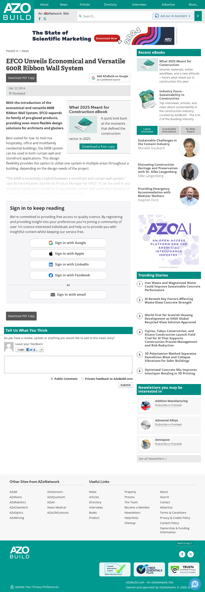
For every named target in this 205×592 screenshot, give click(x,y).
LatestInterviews (147, 130)
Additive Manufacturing (171, 401)
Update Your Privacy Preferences (36, 587)
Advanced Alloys (166, 420)
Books (93, 512)
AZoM (13, 492)
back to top (184, 543)
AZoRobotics (18, 502)
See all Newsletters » (153, 459)
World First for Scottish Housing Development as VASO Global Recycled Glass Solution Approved (170, 318)
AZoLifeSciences (58, 512)
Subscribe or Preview (168, 405)
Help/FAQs (132, 518)
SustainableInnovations (169, 130)
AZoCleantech (19, 507)
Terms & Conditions (173, 512)
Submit (126, 385)
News (25, 51)
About (164, 492)
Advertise (166, 507)
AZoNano (16, 497)
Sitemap (130, 523)
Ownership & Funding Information (174, 530)
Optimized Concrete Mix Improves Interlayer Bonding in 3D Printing (171, 371)
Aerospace (162, 440)
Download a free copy (98, 146)
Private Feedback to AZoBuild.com (109, 379)
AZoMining (17, 518)
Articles (94, 497)
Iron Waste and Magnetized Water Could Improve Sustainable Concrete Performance (172, 286)
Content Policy (169, 523)
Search (164, 497)
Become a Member (137, 507)
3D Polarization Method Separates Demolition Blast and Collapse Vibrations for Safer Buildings (170, 357)
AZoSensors (55, 492)
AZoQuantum (56, 497)
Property (130, 492)
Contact (165, 502)
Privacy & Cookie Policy (175, 518)
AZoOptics (16, 512)
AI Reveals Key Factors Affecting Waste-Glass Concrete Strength (169, 300)
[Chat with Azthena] (195, 584)
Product (94, 518)
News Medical (56, 507)
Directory (95, 502)
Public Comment (65, 379)
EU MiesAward (190, 130)
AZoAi (51, 502)
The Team (131, 502)
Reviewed (19, 93)
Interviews (96, 507)
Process (130, 497)
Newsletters (133, 512)
